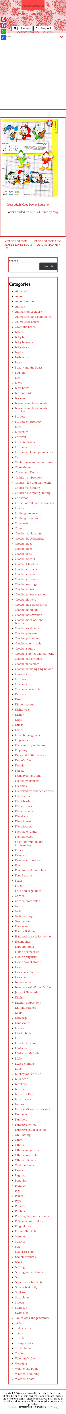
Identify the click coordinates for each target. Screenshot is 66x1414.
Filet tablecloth (24, 836)
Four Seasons (23, 875)
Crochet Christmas (27, 564)
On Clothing (23, 1135)
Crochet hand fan (26, 609)
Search (13, 261)
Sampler (20, 1236)
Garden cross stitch (27, 901)
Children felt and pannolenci (33, 482)
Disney (19, 714)
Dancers (20, 694)
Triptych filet (23, 1348)
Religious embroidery (29, 1221)
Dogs (18, 719)
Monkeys (21, 1084)
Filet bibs (21, 786)
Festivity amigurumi (28, 775)
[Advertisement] (33, 74)
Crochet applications (28, 533)
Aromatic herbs (25, 327)
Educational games (27, 735)
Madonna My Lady (27, 1053)
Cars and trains (25, 442)
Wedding (21, 1363)
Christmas (21, 498)
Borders (20, 416)
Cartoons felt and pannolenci (34, 452)
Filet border (22, 796)
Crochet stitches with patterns (34, 653)
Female (19, 765)
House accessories (27, 972)
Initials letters (24, 982)
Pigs (17, 1190)
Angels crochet (25, 301)
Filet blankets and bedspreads (34, 791)
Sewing (20, 1267)
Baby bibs (21, 337)
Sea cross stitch (25, 1251)
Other (19, 1140)
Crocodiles (22, 674)
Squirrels (21, 1292)
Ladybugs (21, 1018)
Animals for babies (27, 322)
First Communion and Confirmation (29, 843)
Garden (20, 896)
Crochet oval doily (27, 628)
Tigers (19, 1333)
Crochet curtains (26, 569)
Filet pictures (23, 821)
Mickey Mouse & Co (28, 1074)
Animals (20, 306)
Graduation (22, 921)
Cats (18, 457)
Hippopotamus (25, 946)
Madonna (21, 1048)
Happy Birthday (25, 931)
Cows (18, 528)
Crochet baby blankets (29, 538)
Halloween (22, 926)
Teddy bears (23, 1328)
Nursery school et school (31, 1129)
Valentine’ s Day (25, 1358)
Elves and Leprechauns (30, 745)
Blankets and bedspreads (31, 403)
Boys (18, 426)
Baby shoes (22, 347)
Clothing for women (28, 518)
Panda (19, 1170)
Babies (19, 332)
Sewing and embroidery (31, 1272)
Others (19, 1145)
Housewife (22, 977)
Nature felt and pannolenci (32, 1109)
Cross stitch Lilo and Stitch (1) (47, 243)
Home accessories (27, 952)
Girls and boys (24, 916)
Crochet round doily (28, 643)
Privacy (54, 1407)
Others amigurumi (27, 1150)
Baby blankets (24, 342)
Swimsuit (21, 1307)
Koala (18, 1013)
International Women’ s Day (33, 987)
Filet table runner (26, 831)
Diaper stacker (24, 704)
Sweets (19, 1302)
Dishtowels (22, 709)
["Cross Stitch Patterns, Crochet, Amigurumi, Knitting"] (33, 5)
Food (18, 865)
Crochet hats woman (28, 615)
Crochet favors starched (31, 594)
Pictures (20, 1185)
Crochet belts (23, 548)
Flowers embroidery (28, 860)
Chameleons (23, 467)
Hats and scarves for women (33, 936)
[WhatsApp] (4, 31)
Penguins (21, 1180)
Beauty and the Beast (28, 367)
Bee (17, 377)
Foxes (18, 880)
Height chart (23, 941)
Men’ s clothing (25, 1063)
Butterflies (21, 432)
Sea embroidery (25, 1257)
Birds (18, 383)
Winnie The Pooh (26, 1368)
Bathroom (21, 357)
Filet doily (21, 816)
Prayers (20, 1206)
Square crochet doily (29, 1282)
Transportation (24, 1343)
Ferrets (19, 770)
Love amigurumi (26, 1043)
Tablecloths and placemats (32, 1318)
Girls (18, 911)
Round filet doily (26, 1231)
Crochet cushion (26, 574)
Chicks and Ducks (26, 472)
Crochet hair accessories (31, 604)
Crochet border (25, 559)
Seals (18, 1262)
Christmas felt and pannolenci (34, 503)
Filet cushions (24, 811)
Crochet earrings (26, 584)
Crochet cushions (26, 579)
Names (19, 1104)
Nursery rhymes (25, 1124)
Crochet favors (24, 589)
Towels (19, 1338)
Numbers (21, 1119)
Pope (18, 1201)
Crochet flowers (25, 599)
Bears (18, 362)
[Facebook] (4, 25)
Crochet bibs (23, 554)
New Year (21, 1114)
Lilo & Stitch (23, 1033)
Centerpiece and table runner (34, 462)
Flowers (20, 855)
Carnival (20, 437)
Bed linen (21, 372)
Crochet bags (23, 543)
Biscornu (21, 398)
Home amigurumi (26, 957)
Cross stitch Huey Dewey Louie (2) (18, 245)
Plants (19, 1196)
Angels (19, 296)
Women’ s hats (24, 1379)
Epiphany (21, 750)
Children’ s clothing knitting (32, 493)
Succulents (22, 1297)
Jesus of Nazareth (26, 992)
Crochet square (25, 648)
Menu (7, 36)
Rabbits (20, 1211)
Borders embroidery (28, 421)
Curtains (20, 679)
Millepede (21, 1079)
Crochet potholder (27, 638)
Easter (19, 730)
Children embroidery (29, 477)
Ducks (19, 725)
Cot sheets (21, 523)
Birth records (23, 393)
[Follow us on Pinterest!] (22, 30)
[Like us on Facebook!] (43, 30)
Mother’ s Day (24, 1094)
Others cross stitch (27, 1155)
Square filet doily (26, 1287)
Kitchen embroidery (28, 1002)
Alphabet (21, 291)
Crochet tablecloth (27, 664)
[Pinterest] (4, 19)
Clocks (19, 508)
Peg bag (20, 1175)
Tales (18, 1323)
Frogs (18, 885)
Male (18, 1058)
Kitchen (20, 997)
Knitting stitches (25, 1007)
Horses (19, 967)
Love (18, 1038)
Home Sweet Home (28, 962)
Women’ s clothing (27, 1373)
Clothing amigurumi (28, 513)
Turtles (19, 1353)
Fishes (19, 850)
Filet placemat (24, 826)
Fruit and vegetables (28, 890)
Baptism (20, 352)
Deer (18, 699)
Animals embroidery (28, 311)
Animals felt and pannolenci (33, 316)
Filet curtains (23, 806)
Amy (55, 212)
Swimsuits (21, 1312)
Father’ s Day (23, 760)
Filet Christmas (24, 801)
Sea (17, 1246)
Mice (18, 1068)
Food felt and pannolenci (31, 870)
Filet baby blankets (27, 780)
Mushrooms (23, 1099)
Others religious (25, 1160)
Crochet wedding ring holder (34, 669)
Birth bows (22, 388)
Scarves (20, 1241)
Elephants (21, 740)
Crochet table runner (29, 658)
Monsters (21, 1089)
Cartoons (21, 447)
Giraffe (19, 906)
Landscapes (22, 1023)
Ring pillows (23, 1226)
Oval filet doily (24, 1165)
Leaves (19, 1028)
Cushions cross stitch (28, 689)
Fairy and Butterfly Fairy (30, 755)
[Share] (4, 38)
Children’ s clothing (27, 487)
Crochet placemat (26, 633)
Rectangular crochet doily (32, 1216)
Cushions (21, 684)
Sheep (19, 1277)
